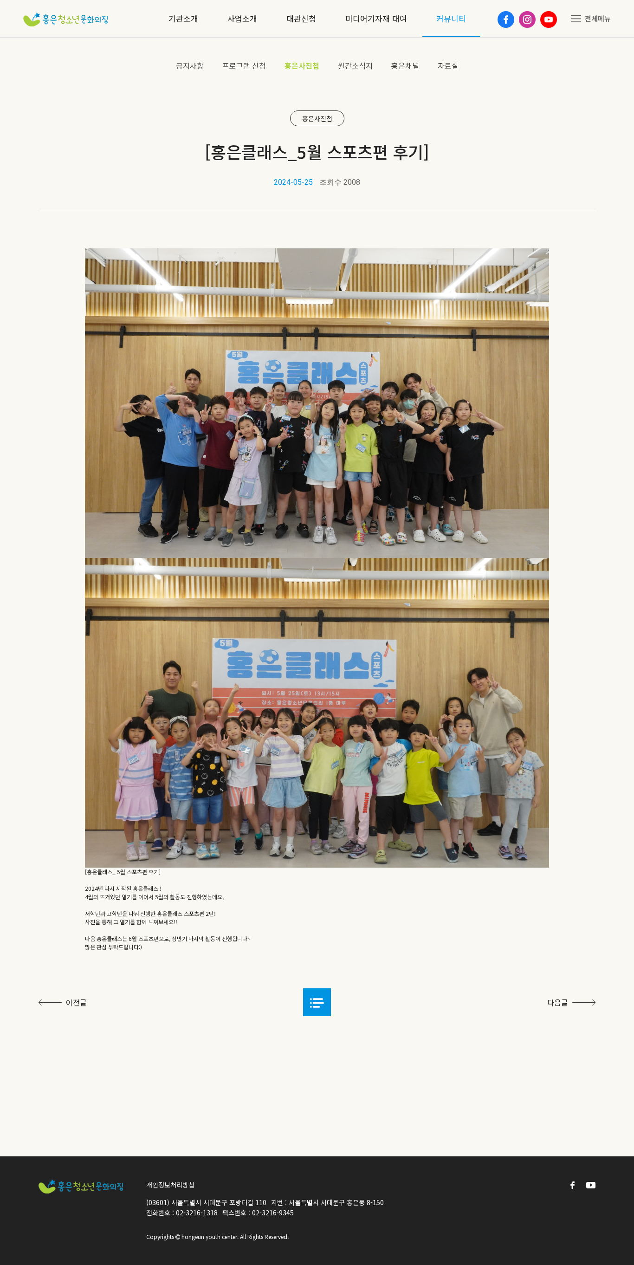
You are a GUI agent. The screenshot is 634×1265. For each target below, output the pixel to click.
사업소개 (242, 18)
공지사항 (190, 65)
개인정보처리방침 (170, 1184)
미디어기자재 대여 (376, 18)
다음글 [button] (558, 1002)
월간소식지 (355, 65)
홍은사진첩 (302, 65)
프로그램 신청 (244, 65)
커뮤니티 (451, 18)
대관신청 (301, 18)
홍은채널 (405, 65)
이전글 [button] (75, 1002)
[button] (317, 1002)
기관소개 (183, 18)
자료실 (448, 65)
